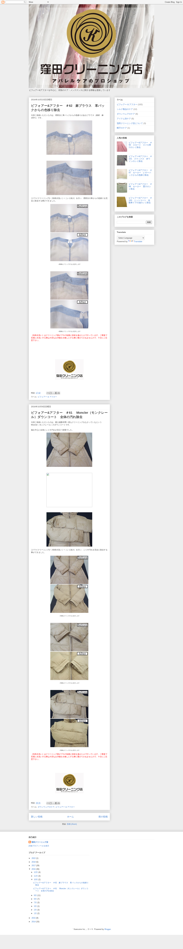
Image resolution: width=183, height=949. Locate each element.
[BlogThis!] (50, 393)
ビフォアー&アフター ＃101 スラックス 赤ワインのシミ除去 (140, 158)
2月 (35, 910)
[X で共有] (53, 393)
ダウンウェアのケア (46, 807)
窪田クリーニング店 (39, 842)
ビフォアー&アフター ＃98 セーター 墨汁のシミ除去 (140, 186)
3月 (35, 906)
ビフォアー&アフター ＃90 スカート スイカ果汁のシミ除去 (140, 145)
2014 (34, 922)
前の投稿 (103, 816)
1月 (35, 913)
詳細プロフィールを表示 (39, 846)
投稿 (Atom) (72, 824)
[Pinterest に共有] (58, 393)
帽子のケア (122, 128)
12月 (36, 872)
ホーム (70, 816)
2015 (34, 918)
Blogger (108, 929)
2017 (34, 865)
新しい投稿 (36, 816)
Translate (138, 241)
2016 (34, 869)
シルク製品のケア (125, 109)
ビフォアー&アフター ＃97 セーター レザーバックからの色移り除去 (140, 172)
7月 (35, 902)
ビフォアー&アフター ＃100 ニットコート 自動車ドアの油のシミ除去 (140, 200)
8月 (35, 899)
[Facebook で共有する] (56, 393)
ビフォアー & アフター (47, 397)
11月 (36, 876)
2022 (34, 858)
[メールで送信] (47, 393)
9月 (35, 895)
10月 (36, 879)
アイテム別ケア (124, 118)
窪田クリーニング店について (130, 123)
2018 (34, 862)
